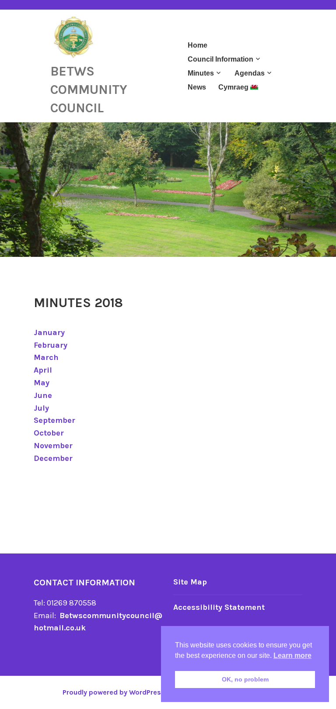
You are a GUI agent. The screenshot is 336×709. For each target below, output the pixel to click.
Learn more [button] (292, 655)
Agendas (249, 73)
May (41, 382)
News (197, 87)
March (46, 357)
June (43, 395)
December (53, 458)
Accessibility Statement (219, 607)
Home (197, 45)
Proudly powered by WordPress (114, 692)
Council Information (220, 59)
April (43, 370)
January (49, 332)
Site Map (190, 582)
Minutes (201, 73)
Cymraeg (234, 87)
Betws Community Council (88, 89)
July (41, 408)
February (50, 345)
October (49, 433)
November (53, 445)
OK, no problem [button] (245, 679)
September (54, 420)
